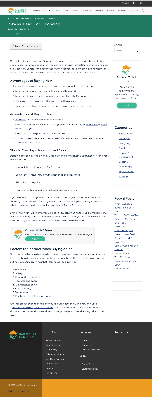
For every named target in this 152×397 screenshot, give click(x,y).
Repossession (126, 171)
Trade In (123, 176)
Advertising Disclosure (16, 34)
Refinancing (125, 167)
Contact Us (87, 345)
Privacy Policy (88, 364)
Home (10, 18)
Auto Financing (53, 345)
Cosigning (124, 143)
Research (121, 10)
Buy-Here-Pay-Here (55, 359)
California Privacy (90, 369)
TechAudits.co (22, 391)
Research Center (54, 341)
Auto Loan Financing (23, 18)
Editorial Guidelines (91, 350)
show (36, 46)
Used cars (20, 120)
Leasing (123, 162)
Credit (122, 148)
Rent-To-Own (52, 364)
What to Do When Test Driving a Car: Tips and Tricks (126, 219)
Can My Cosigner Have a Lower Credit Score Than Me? (125, 234)
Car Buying (125, 138)
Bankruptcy (125, 134)
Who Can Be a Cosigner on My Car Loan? (125, 261)
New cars (20, 106)
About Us (125, 3)
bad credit (92, 124)
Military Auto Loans (55, 354)
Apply (35, 239)
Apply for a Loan (40, 10)
